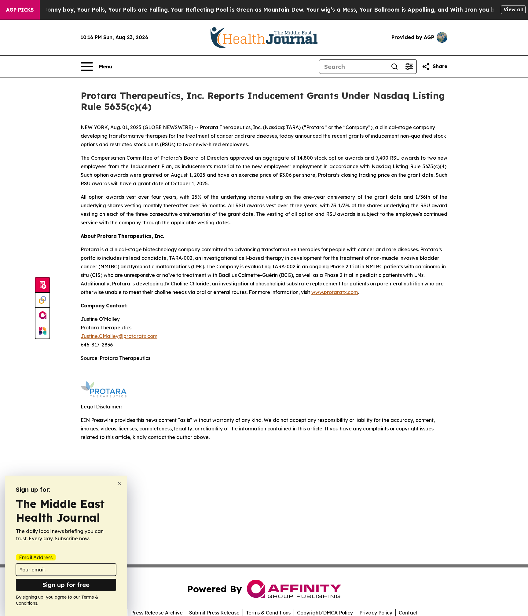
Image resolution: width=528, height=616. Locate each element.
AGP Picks (20, 10)
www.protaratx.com (334, 292)
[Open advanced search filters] (409, 67)
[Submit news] (42, 285)
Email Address (36, 557)
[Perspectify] (42, 300)
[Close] (119, 483)
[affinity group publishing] (42, 315)
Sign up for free (66, 585)
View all (513, 9)
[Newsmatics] (42, 331)
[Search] (394, 67)
